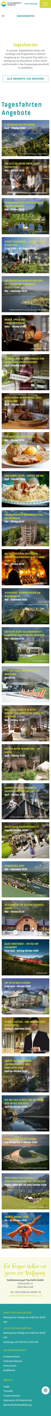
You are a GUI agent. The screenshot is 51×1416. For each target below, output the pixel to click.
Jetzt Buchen (31, 4)
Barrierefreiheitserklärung (17, 1405)
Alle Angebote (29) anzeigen (25, 78)
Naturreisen (9, 1366)
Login (6, 1387)
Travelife (8, 1391)
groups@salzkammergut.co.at (25, 1296)
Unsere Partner (11, 1396)
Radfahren (9, 1370)
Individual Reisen (12, 1361)
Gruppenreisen (11, 1357)
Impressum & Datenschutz (17, 1400)
